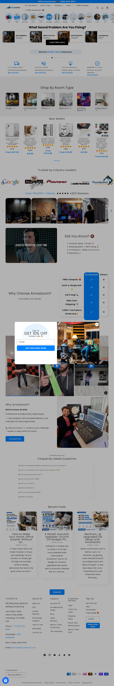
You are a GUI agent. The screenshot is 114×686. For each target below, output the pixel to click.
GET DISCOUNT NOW (36, 348)
